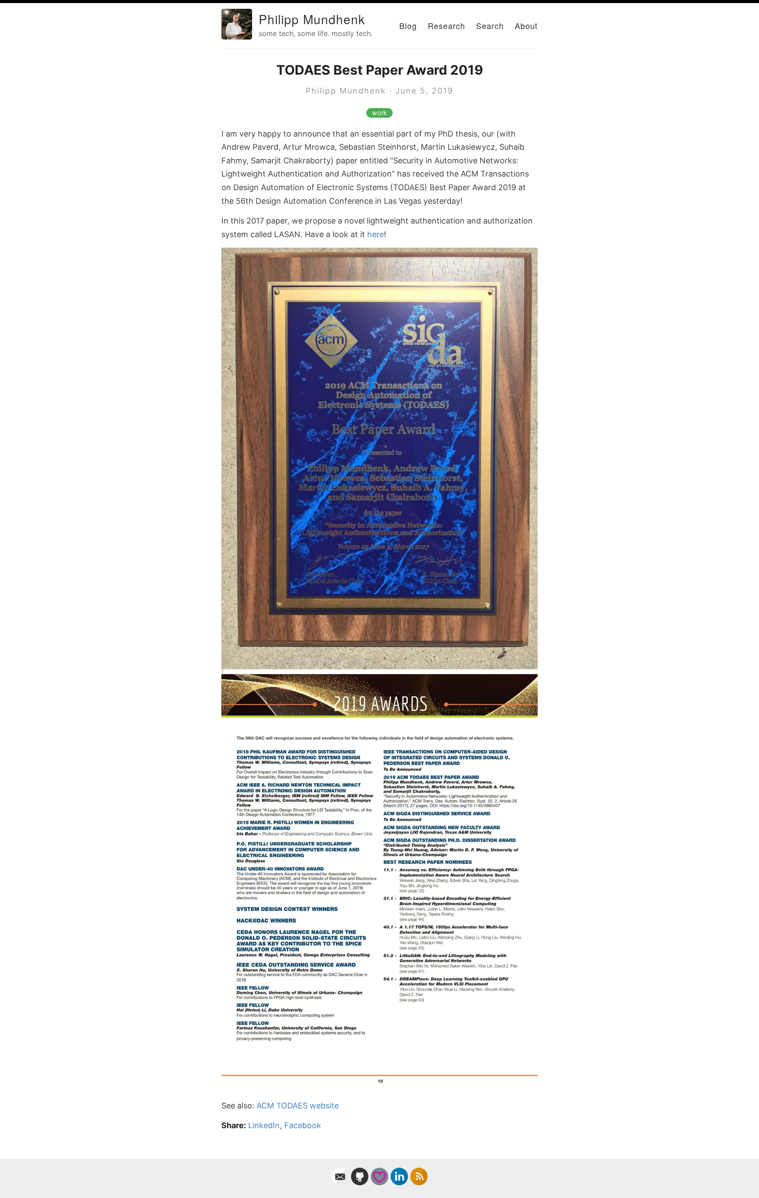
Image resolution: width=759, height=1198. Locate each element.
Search (490, 25)
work (379, 113)
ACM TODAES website (298, 1105)
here (375, 234)
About (526, 25)
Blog (408, 25)
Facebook (302, 1125)
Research (446, 25)
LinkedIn (264, 1125)
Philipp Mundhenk (312, 19)
